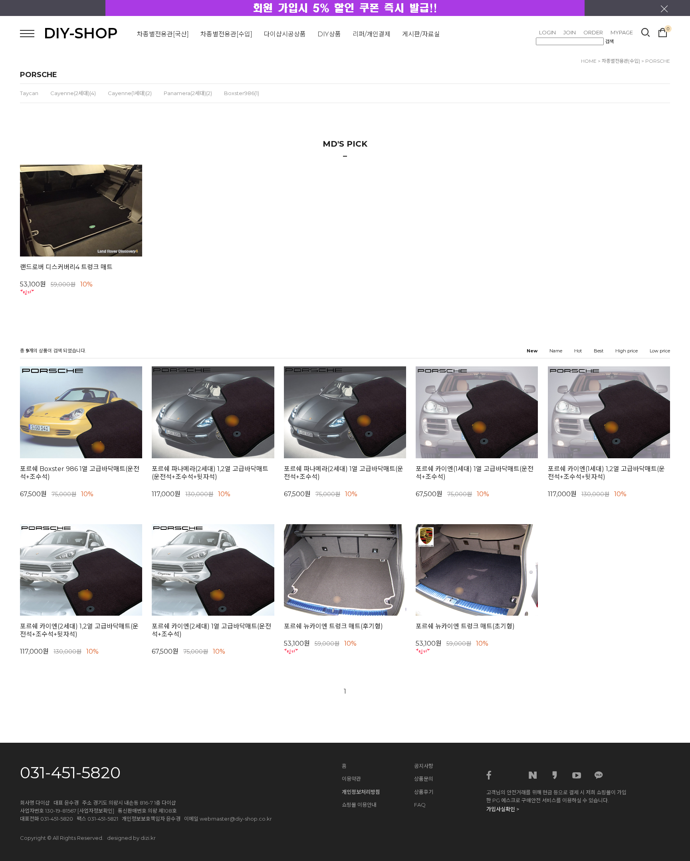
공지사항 (423, 766)
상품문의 (423, 778)
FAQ (420, 804)
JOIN (569, 32)
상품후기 (423, 792)
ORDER (593, 32)
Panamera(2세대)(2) (188, 93)
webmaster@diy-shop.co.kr (236, 818)
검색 (609, 41)
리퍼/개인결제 (372, 34)
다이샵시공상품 (285, 34)
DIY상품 (329, 34)
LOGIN (547, 32)
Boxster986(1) (241, 93)
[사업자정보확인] (95, 810)
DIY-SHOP (81, 33)
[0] (662, 31)
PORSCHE (657, 61)
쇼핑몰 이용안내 (359, 804)
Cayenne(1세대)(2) (130, 93)
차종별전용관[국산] (163, 34)
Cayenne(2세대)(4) (73, 93)
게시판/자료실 (421, 34)
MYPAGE (622, 32)
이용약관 (351, 778)
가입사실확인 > (502, 809)
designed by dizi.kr (131, 838)
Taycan (29, 93)
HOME (589, 61)
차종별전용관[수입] (226, 34)
